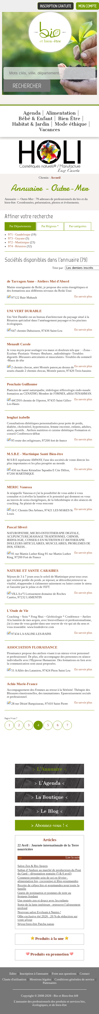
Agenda (32, 113)
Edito (12, 973)
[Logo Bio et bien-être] (50, 41)
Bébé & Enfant (35, 118)
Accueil (56, 177)
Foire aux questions (64, 973)
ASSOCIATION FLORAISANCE (32, 647)
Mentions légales (40, 979)
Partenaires (49, 983)
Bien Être (69, 118)
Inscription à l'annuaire (34, 973)
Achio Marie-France (22, 684)
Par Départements (20, 226)
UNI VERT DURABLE (24, 311)
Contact (85, 973)
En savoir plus (83, 296)
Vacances (49, 129)
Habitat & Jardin (30, 124)
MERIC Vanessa (19, 487)
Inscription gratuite (55, 6)
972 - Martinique (18, 242)
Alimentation (61, 113)
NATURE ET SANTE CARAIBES (32, 570)
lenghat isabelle (18, 417)
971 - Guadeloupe (19, 234)
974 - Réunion (17, 246)
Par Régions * (50, 226)
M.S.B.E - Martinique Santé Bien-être (35, 454)
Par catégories (77, 226)
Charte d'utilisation (14, 979)
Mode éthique (71, 124)
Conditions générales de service (74, 979)
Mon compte (87, 6)
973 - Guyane (16, 238)
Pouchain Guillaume (22, 384)
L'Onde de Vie (17, 611)
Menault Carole (19, 344)
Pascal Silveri (17, 527)
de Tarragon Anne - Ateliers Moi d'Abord (38, 281)
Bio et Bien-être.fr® (66, 995)
